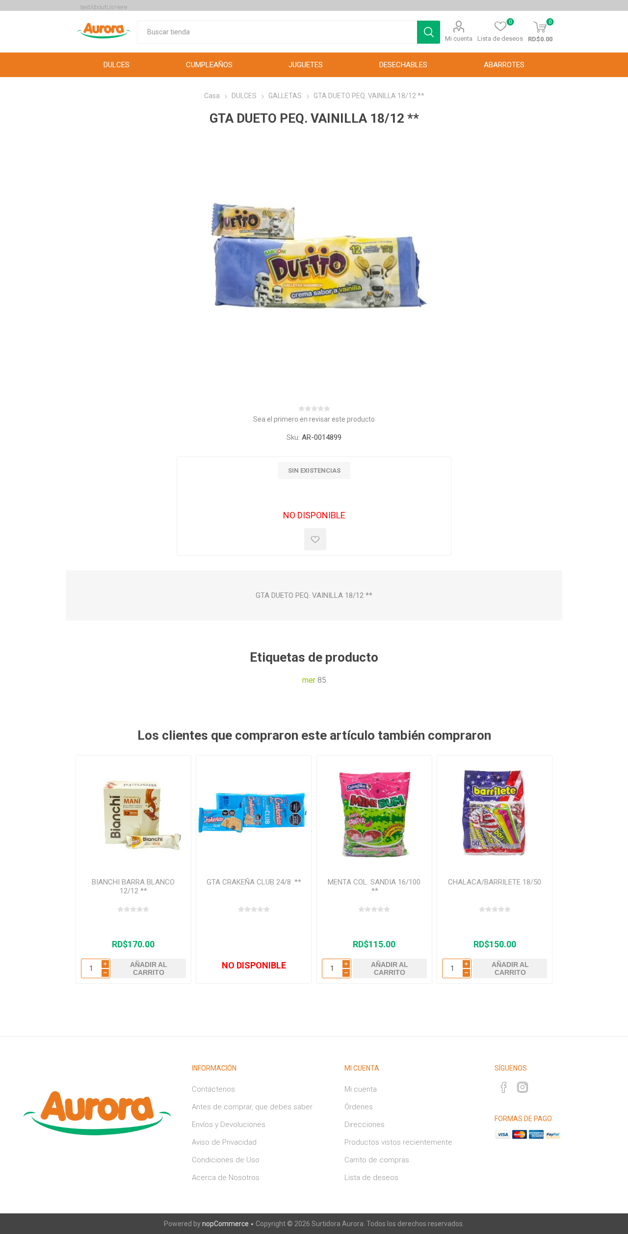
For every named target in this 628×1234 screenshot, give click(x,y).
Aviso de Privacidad (224, 1142)
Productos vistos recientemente (398, 1142)
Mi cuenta (458, 38)
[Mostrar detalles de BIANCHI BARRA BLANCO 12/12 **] (133, 812)
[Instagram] (522, 1087)
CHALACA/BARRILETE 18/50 (494, 882)
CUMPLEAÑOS (209, 64)
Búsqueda (428, 32)
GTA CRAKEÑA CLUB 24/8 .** (254, 882)
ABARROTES (504, 64)
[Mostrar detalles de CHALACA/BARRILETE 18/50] (494, 812)
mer (308, 680)
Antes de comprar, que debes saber (252, 1106)
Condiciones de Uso (226, 1159)
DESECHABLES (403, 64)
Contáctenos (213, 1089)
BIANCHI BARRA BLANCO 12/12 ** (133, 886)
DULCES (117, 64)
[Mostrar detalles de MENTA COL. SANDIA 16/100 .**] (374, 812)
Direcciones (364, 1124)
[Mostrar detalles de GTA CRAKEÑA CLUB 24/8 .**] (253, 812)
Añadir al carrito (148, 968)
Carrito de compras (376, 1159)
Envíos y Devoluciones (228, 1124)
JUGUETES (305, 64)
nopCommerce (225, 1224)
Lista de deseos (371, 1177)
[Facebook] (504, 1087)
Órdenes (358, 1106)
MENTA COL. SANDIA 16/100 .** (374, 886)
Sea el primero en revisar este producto (314, 419)
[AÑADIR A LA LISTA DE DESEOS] (315, 539)
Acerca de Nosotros (226, 1177)
